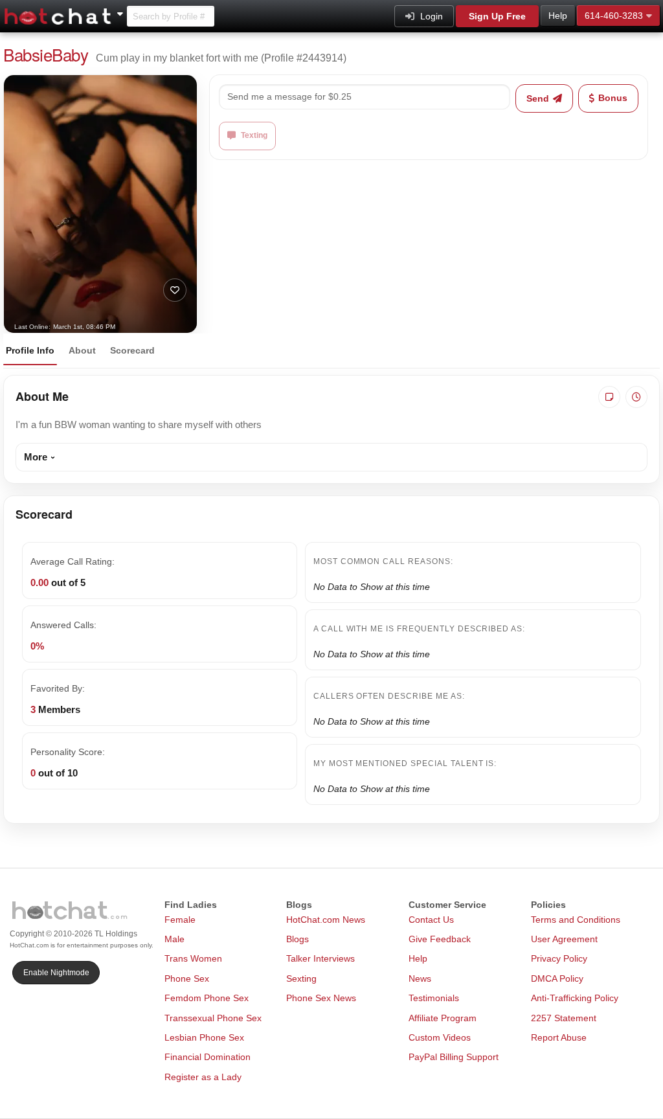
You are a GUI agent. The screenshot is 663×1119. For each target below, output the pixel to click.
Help (557, 15)
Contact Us (431, 919)
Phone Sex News (321, 998)
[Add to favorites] (174, 290)
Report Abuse (559, 1037)
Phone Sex (186, 978)
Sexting (301, 978)
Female (180, 919)
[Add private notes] (609, 397)
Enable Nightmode (56, 972)
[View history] (636, 397)
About (82, 350)
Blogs (297, 939)
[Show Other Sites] (121, 10)
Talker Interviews (320, 958)
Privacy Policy (559, 958)
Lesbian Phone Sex (204, 1037)
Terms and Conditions (575, 919)
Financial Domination (207, 1057)
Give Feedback (440, 939)
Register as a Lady (203, 1077)
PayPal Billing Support (454, 1057)
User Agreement (564, 939)
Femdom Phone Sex (206, 998)
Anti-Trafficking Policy (574, 998)
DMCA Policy (557, 978)
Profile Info (30, 350)
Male (174, 939)
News (420, 978)
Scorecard (132, 350)
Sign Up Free (497, 16)
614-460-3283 (614, 15)
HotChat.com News (325, 919)
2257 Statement (563, 1018)
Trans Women (193, 958)
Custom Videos (440, 1037)
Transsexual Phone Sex (213, 1018)
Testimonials (434, 998)
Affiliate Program (443, 1018)
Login (430, 16)
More (35, 456)
